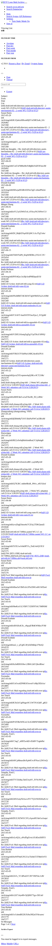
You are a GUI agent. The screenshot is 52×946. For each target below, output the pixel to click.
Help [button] (8, 14)
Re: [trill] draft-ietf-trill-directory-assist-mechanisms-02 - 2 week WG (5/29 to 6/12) (25, 131)
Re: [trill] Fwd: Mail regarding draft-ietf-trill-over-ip (24, 595)
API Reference (25, 16)
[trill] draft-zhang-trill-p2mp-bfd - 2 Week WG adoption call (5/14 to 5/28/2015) (25, 386)
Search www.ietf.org (15, 7)
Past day (9, 46)
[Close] (2, 935)
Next (13, 924)
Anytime (10, 43)
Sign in (9, 23)
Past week (10, 48)
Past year (10, 53)
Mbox (3, 944)
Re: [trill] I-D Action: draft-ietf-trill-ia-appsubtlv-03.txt (25, 342)
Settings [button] (9, 19)
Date (8, 77)
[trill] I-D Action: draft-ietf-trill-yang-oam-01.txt (25, 513)
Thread (9, 79)
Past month (11, 50)
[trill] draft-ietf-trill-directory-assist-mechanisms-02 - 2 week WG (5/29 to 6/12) (26, 109)
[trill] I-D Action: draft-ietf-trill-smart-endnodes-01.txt (25, 304)
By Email (26, 63)
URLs (16, 944)
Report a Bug (14, 63)
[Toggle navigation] (2, 73)
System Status (37, 63)
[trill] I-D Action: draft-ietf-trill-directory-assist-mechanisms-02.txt (22, 364)
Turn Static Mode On (21, 21)
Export (9, 91)
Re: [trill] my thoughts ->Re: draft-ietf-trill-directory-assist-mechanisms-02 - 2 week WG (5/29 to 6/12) (25, 177)
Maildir (10, 944)
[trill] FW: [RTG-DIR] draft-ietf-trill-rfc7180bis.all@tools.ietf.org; (25, 557)
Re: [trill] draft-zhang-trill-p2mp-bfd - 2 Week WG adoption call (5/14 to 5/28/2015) (26, 407)
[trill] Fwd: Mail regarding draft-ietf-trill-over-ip (25, 576)
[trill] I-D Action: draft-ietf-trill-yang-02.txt (22, 285)
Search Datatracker (14, 9)
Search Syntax (12, 16)
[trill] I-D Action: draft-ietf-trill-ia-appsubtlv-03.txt (26, 323)
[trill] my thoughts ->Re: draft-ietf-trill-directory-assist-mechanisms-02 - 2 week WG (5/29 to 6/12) (25, 153)
